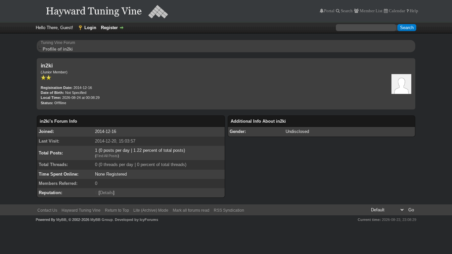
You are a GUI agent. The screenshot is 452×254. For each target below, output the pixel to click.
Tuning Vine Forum (58, 42)
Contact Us (47, 210)
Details (106, 192)
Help (413, 11)
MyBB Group (101, 220)
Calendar (396, 11)
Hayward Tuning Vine (81, 210)
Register (109, 27)
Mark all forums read (191, 210)
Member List (371, 11)
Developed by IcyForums (136, 220)
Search (346, 11)
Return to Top (117, 210)
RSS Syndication (229, 210)
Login (90, 27)
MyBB (61, 220)
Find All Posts (107, 156)
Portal (329, 11)
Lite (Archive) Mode (150, 210)
